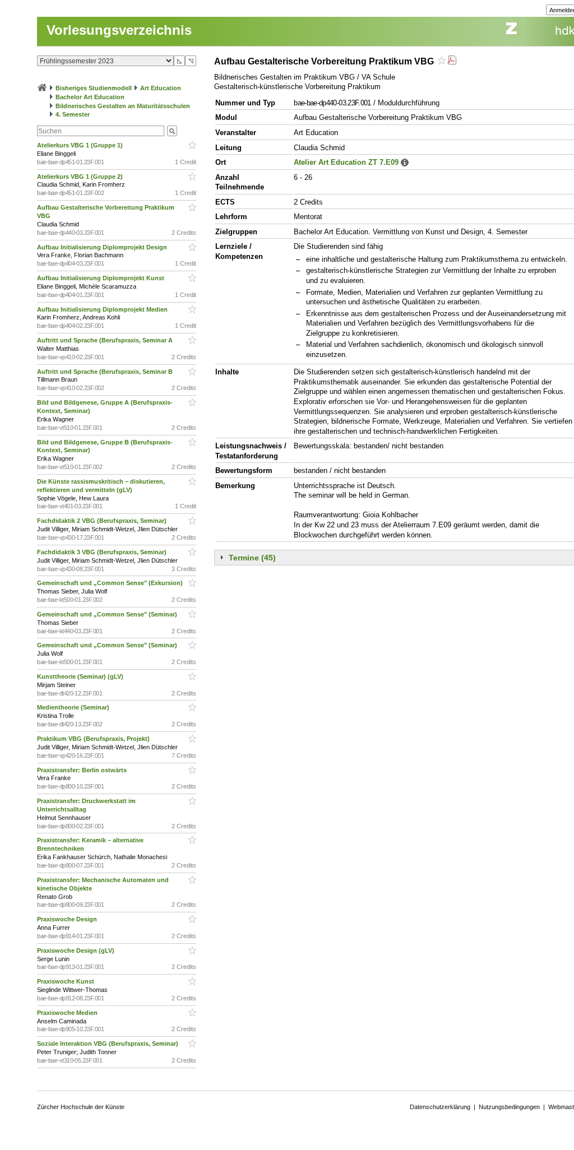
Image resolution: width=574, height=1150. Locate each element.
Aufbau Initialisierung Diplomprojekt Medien (103, 309)
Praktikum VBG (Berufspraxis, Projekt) (94, 738)
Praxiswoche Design (68, 919)
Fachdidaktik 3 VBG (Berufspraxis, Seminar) (102, 552)
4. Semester (72, 114)
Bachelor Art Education (89, 97)
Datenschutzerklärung (440, 1106)
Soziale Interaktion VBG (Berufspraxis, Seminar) (108, 1043)
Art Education (160, 88)
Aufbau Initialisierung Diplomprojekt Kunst (101, 278)
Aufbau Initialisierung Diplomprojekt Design (103, 247)
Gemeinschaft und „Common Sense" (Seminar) (108, 614)
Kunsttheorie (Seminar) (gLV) (81, 676)
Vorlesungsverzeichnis (119, 30)
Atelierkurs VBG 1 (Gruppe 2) (80, 176)
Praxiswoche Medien (68, 1012)
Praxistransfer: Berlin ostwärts (82, 770)
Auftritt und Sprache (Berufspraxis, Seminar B (105, 371)
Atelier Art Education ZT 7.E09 (346, 162)
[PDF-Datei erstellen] (451, 61)
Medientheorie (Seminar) (74, 707)
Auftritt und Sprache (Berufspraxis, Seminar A (105, 340)
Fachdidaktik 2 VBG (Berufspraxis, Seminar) (102, 520)
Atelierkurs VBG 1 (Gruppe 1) (80, 145)
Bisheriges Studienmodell (93, 88)
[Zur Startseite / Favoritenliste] (42, 88)
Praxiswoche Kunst (66, 981)
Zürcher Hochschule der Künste (80, 1106)
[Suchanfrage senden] (172, 131)
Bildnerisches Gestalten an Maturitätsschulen (122, 106)
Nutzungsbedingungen (509, 1106)
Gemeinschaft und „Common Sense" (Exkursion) (110, 582)
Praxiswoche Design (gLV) (76, 950)
